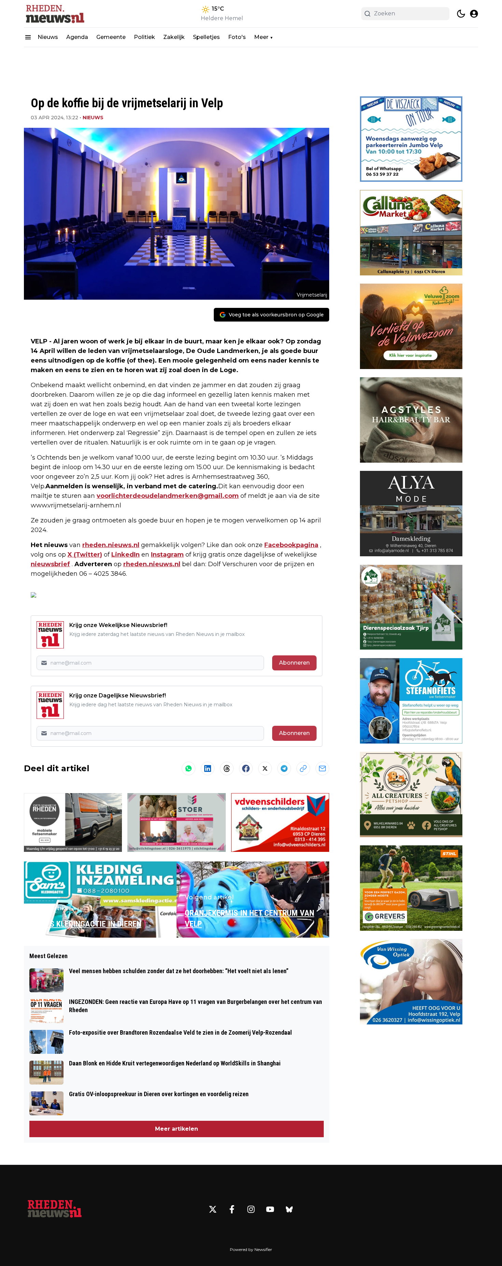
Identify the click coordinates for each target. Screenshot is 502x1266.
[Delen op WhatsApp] (188, 768)
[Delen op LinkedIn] (207, 768)
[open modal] (474, 14)
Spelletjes (206, 37)
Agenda (77, 37)
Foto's (237, 37)
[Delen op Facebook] (246, 768)
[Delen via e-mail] (322, 768)
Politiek (144, 37)
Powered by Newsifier (251, 1249)
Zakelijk (174, 37)
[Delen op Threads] (227, 768)
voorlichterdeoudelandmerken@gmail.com (168, 496)
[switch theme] (461, 13)
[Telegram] (284, 768)
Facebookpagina (291, 545)
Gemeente (111, 37)
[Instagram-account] (251, 1209)
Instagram (167, 554)
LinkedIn (125, 554)
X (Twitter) (85, 554)
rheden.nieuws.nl (110, 545)
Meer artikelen (176, 1129)
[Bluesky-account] (289, 1209)
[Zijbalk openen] (28, 37)
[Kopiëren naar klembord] (303, 768)
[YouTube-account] (270, 1209)
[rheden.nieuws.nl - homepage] (54, 13)
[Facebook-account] (232, 1209)
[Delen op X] (265, 768)
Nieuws (48, 37)
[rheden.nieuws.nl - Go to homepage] (54, 1209)
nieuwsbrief (50, 564)
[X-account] (213, 1209)
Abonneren (294, 662)
